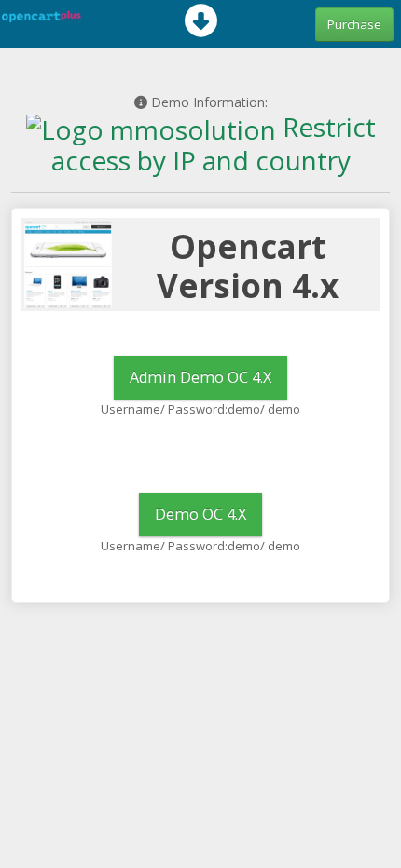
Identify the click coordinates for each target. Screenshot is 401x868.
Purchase (354, 24)
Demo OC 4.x (200, 514)
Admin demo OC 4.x (200, 377)
